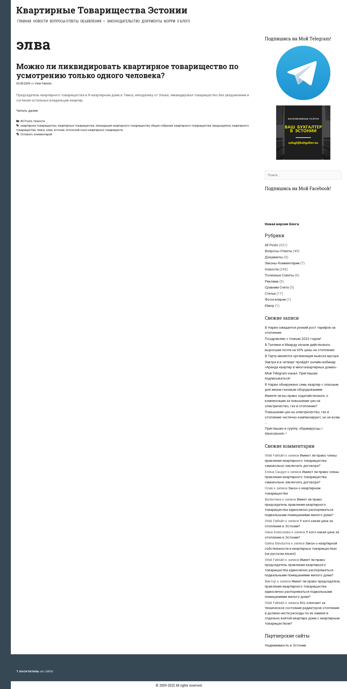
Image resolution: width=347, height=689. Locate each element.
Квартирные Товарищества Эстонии (101, 10)
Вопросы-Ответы (64, 21)
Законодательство (123, 21)
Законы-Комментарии (282, 263)
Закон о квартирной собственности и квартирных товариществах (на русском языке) (301, 548)
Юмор (269, 306)
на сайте (34, 671)
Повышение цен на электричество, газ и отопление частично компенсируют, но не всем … (302, 417)
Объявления (90, 21)
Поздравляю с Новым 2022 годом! (293, 339)
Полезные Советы (279, 275)
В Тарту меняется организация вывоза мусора (302, 356)
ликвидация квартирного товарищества (122, 125)
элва (49, 130)
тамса (41, 130)
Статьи (270, 293)
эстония (59, 130)
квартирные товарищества (76, 125)
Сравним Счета (277, 287)
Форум (169, 21)
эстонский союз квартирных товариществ (94, 130)
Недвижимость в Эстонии (285, 645)
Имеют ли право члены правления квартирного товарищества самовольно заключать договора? (301, 460)
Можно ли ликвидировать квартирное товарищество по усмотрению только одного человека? (127, 70)
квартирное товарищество (38, 125)
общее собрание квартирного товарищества (181, 125)
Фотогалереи (275, 299)
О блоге (183, 21)
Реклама (272, 281)
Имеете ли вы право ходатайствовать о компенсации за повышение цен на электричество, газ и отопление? (296, 401)
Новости (40, 21)
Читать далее (27, 111)
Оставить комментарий (36, 134)
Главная (24, 21)
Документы (152, 21)
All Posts (26, 121)
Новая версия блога (282, 224)
